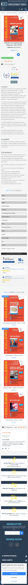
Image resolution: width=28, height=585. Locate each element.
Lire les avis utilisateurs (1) (9, 64)
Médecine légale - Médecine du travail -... (14, 387)
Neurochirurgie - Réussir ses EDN (14, 420)
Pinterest (16, 69)
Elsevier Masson (5, 206)
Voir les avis (15, 77)
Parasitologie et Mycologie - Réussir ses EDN (14, 323)
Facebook (11, 544)
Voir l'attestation (8, 261)
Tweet (14, 69)
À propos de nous (9, 556)
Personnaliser (14, 581)
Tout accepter (14, 573)
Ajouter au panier (18, 54)
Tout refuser (14, 577)
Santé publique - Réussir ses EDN (14, 355)
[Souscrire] (21, 533)
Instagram (17, 544)
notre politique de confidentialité (10, 527)
